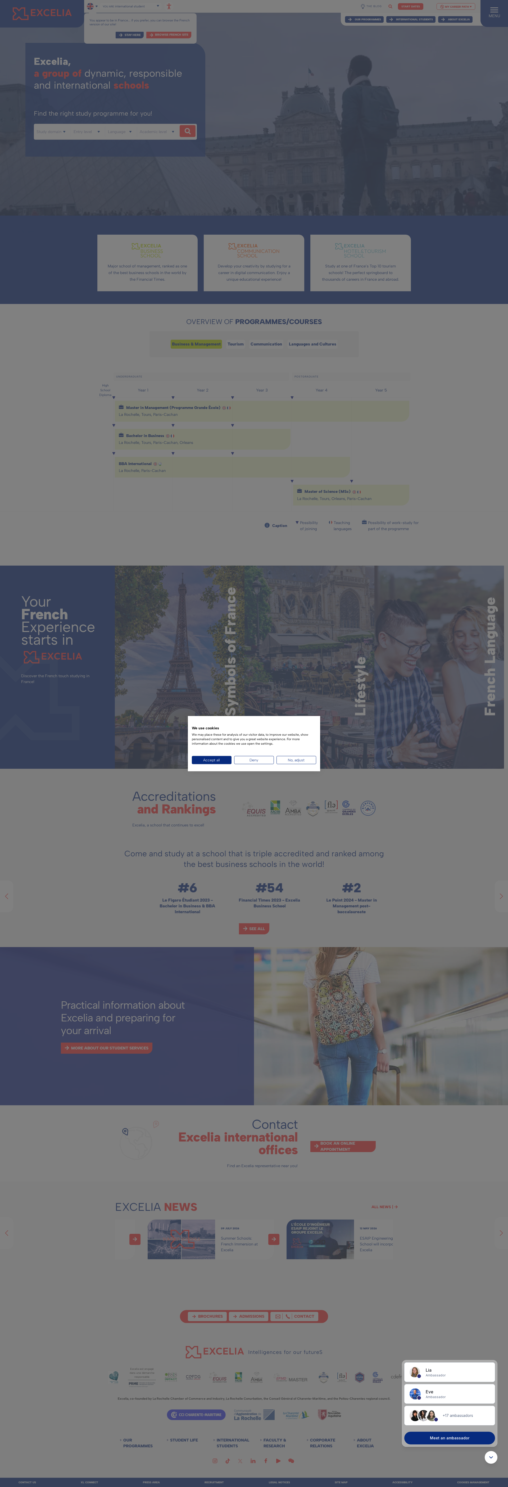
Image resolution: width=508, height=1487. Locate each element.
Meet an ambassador (449, 1438)
